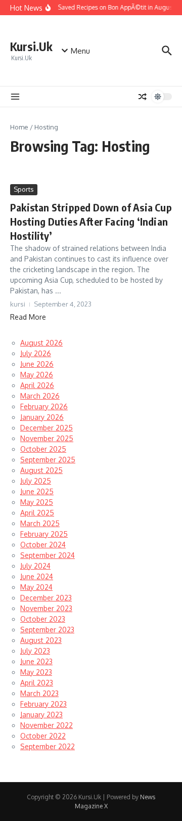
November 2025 (46, 438)
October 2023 (42, 619)
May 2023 (36, 672)
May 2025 (36, 502)
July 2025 (35, 481)
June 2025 (37, 491)
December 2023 (46, 597)
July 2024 (35, 565)
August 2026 (41, 342)
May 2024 (36, 587)
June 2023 (36, 661)
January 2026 (42, 417)
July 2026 (35, 353)
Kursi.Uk (31, 46)
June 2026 (37, 364)
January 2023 (41, 714)
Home (19, 127)
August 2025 (41, 470)
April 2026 (37, 385)
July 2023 (35, 650)
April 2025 (37, 512)
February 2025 (44, 534)
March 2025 (40, 523)
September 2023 (47, 629)
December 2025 (46, 427)
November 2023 (46, 608)
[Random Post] (143, 97)
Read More (28, 317)
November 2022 (46, 725)
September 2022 (47, 746)
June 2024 (36, 576)
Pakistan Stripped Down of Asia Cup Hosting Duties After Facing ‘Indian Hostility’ (91, 221)
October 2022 (43, 735)
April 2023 (36, 682)
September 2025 (47, 459)
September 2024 (47, 555)
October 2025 (43, 449)
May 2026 (36, 374)
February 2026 (44, 406)
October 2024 (43, 544)
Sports (24, 189)
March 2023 (39, 693)
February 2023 (43, 704)
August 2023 (41, 640)
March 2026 (40, 396)
